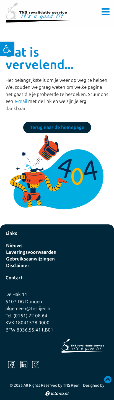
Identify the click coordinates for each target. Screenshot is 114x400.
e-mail (20, 101)
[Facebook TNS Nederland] (11, 364)
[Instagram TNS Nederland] (36, 364)
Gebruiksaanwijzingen (30, 259)
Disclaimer (17, 265)
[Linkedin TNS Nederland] (23, 364)
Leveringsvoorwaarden (31, 252)
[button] (7, 49)
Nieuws (14, 245)
